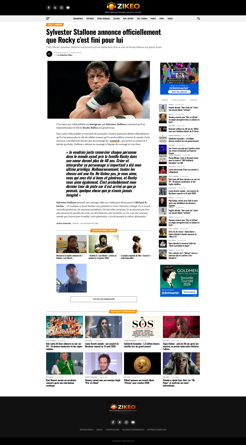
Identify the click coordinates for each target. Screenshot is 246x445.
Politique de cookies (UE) (156, 429)
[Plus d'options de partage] (49, 149)
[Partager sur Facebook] (49, 125)
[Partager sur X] (49, 137)
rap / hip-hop (128, 18)
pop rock (90, 18)
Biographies (78, 18)
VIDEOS (170, 18)
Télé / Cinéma (142, 18)
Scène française (103, 18)
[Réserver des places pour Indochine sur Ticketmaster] (179, 78)
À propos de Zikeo (112, 429)
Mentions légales (86, 429)
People (153, 18)
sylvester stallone (89, 223)
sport (161, 18)
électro (117, 18)
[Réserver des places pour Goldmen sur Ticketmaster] (179, 280)
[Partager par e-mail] (49, 143)
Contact (99, 429)
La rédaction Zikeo (64, 55)
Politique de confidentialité (133, 429)
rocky (76, 223)
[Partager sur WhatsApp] (49, 131)
